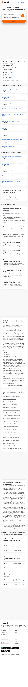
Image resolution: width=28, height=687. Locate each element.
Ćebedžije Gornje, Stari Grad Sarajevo (11, 415)
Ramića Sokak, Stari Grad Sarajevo (11, 423)
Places (16, 634)
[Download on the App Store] (14, 648)
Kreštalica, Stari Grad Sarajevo (10, 429)
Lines (16, 632)
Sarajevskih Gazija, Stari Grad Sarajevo (12, 434)
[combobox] (14, 15)
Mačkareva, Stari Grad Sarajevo (10, 404)
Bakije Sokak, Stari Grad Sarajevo (10, 446)
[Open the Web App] (5, 651)
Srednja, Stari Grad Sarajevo (9, 432)
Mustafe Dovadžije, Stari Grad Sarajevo (12, 448)
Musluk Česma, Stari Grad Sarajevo (11, 410)
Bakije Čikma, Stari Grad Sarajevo (10, 426)
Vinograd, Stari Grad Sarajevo (10, 401)
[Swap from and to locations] (22, 15)
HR (3, 642)
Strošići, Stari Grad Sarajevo (9, 407)
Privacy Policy (11, 654)
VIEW (14, 194)
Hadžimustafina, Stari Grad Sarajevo (11, 418)
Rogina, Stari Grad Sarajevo (9, 443)
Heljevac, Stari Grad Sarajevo (9, 421)
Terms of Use (4, 654)
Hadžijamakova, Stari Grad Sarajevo (11, 440)
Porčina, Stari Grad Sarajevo (9, 399)
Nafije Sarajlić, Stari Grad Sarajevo (11, 437)
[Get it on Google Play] (5, 648)
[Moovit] (5, 2)
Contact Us (17, 654)
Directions (17, 643)
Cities (16, 641)
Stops (16, 639)
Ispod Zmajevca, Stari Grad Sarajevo (11, 396)
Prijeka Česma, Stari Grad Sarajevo (11, 412)
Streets (16, 636)
